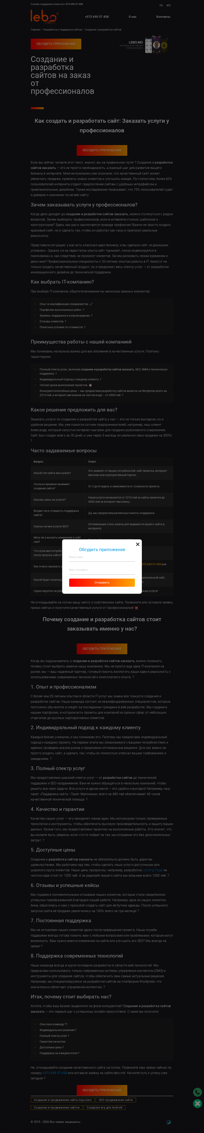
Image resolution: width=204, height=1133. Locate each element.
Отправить (102, 582)
